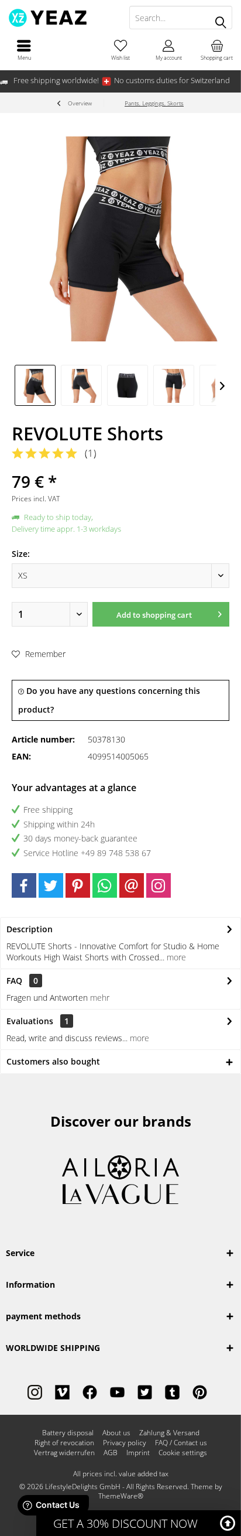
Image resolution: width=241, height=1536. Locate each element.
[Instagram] (158, 885)
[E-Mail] (131, 885)
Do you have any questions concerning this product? (109, 700)
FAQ (22, 980)
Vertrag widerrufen (64, 1453)
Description (29, 929)
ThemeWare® (120, 1496)
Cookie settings (183, 1453)
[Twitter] (51, 885)
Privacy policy (124, 1443)
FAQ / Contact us (181, 1443)
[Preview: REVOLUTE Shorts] (35, 385)
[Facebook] (24, 885)
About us (116, 1433)
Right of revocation (64, 1443)
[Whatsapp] (104, 885)
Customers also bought (53, 1061)
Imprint (138, 1453)
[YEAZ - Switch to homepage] (60, 17)
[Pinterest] (78, 885)
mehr (99, 997)
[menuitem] (24, 49)
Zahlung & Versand (169, 1433)
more (175, 957)
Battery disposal (68, 1433)
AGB (111, 1453)
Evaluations (29, 1021)
